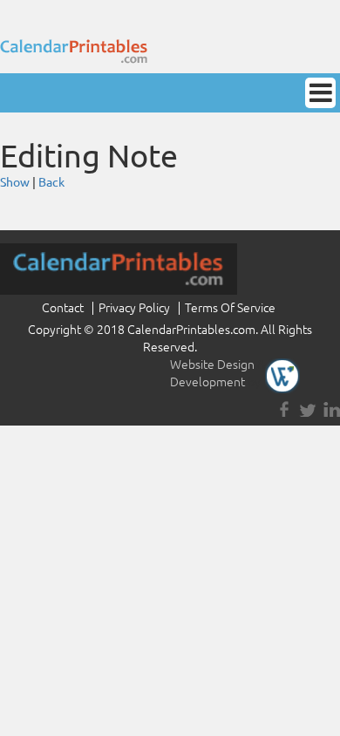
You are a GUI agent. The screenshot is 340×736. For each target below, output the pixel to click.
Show (15, 182)
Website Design (212, 364)
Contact (63, 308)
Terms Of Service (230, 308)
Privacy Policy (134, 308)
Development (207, 382)
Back (51, 182)
